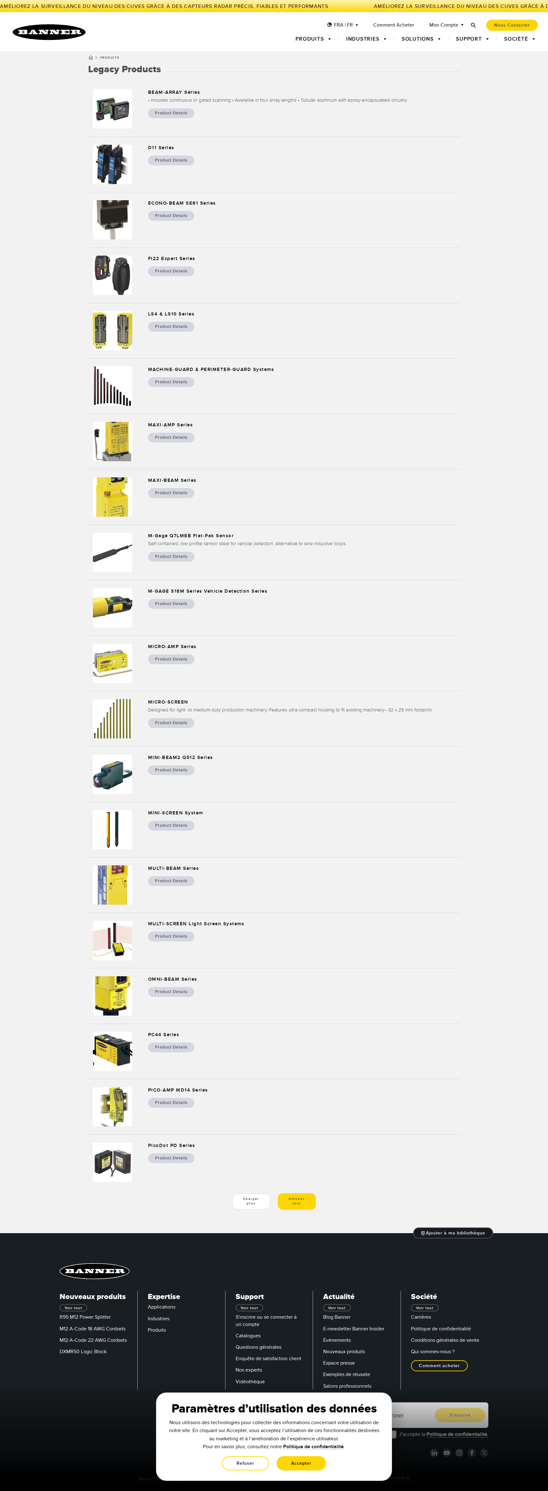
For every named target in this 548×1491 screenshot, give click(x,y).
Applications (161, 1307)
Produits (157, 1330)
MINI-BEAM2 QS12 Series (180, 758)
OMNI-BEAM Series (172, 979)
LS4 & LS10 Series (171, 314)
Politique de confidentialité (441, 1329)
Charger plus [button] (251, 1201)
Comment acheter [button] (439, 1365)
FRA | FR (343, 25)
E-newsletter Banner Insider (353, 1329)
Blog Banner (336, 1317)
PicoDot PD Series (171, 1146)
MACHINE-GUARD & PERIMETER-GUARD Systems (211, 369)
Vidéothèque (250, 1382)
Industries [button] (363, 38)
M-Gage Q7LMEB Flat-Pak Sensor (191, 536)
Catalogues (248, 1336)
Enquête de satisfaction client (268, 1358)
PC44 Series (163, 1035)
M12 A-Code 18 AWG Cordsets (93, 1329)
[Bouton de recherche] (473, 25)
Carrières (421, 1317)
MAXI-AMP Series (170, 425)
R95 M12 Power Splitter (85, 1317)
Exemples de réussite (346, 1374)
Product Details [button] (171, 113)
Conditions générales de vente (445, 1340)
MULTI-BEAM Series (173, 868)
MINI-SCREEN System (175, 813)
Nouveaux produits (344, 1351)
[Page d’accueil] (91, 58)
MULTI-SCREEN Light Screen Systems (196, 924)
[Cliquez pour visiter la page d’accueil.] (49, 32)
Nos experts (249, 1370)
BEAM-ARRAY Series (174, 92)
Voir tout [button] (73, 1308)
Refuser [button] (245, 1463)
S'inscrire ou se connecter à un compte (266, 1320)
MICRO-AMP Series (172, 647)
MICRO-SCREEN (168, 702)
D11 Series (161, 148)
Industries (158, 1319)
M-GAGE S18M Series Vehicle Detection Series (208, 591)
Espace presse (339, 1363)
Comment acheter (393, 25)
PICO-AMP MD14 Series (178, 1090)
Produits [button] (311, 38)
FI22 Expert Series (171, 259)
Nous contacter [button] (512, 25)
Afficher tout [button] (297, 1201)
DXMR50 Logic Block (83, 1351)
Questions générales (258, 1347)
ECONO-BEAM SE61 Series (182, 203)
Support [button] (470, 38)
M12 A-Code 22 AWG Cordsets (93, 1340)
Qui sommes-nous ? (432, 1351)
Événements (337, 1340)
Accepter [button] (301, 1463)
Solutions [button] (418, 38)
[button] (453, 1233)
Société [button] (517, 38)
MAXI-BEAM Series (172, 480)
